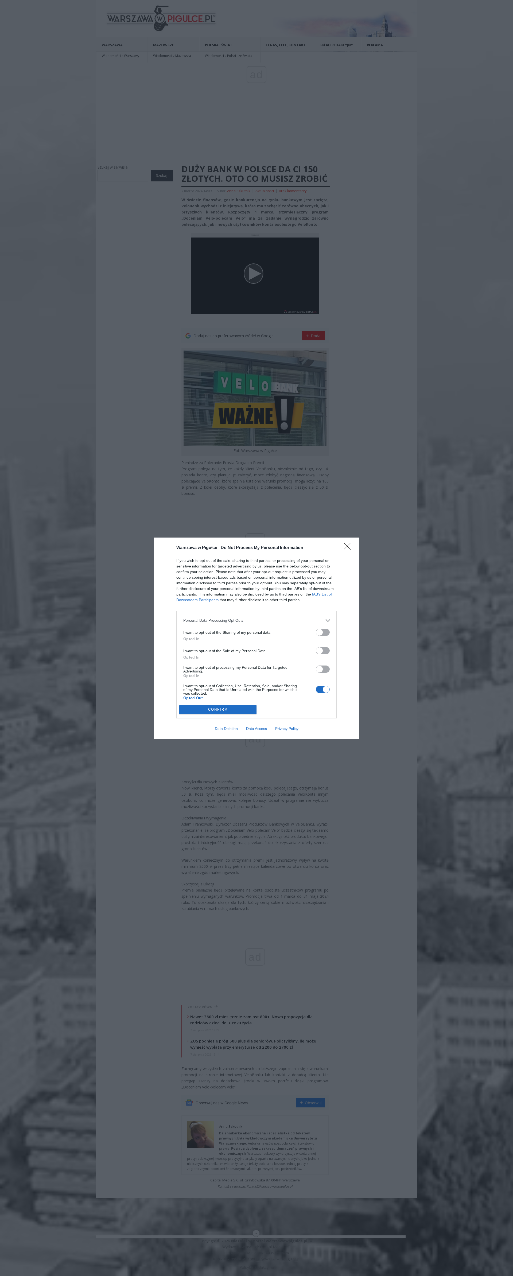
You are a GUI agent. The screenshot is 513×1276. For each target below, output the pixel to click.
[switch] (323, 632)
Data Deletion (226, 728)
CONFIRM (218, 709)
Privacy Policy (286, 728)
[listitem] (256, 620)
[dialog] (256, 638)
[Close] (349, 548)
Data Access (256, 728)
